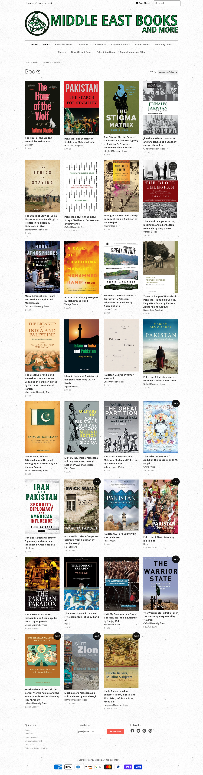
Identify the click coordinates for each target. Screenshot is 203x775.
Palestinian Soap (106, 52)
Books (46, 44)
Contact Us (29, 745)
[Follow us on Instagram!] (150, 732)
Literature (83, 44)
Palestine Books (64, 44)
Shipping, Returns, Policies (36, 748)
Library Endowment (33, 741)
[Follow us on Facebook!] (133, 732)
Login (28, 3)
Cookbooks (100, 44)
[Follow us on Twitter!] (139, 732)
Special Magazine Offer (132, 52)
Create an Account (43, 3)
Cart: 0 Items (144, 3)
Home (34, 44)
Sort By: (153, 72)
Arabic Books (142, 44)
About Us (29, 734)
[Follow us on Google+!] (144, 732)
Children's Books (120, 44)
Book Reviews (31, 737)
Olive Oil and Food (81, 52)
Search (28, 730)
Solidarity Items (163, 44)
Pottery (62, 52)
